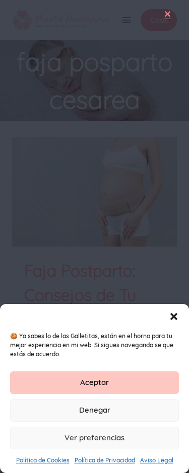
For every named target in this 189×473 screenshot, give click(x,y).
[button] (174, 316)
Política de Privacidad (105, 460)
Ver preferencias (94, 437)
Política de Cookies (43, 460)
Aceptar (94, 382)
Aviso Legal (156, 460)
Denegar (94, 410)
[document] (94, 236)
